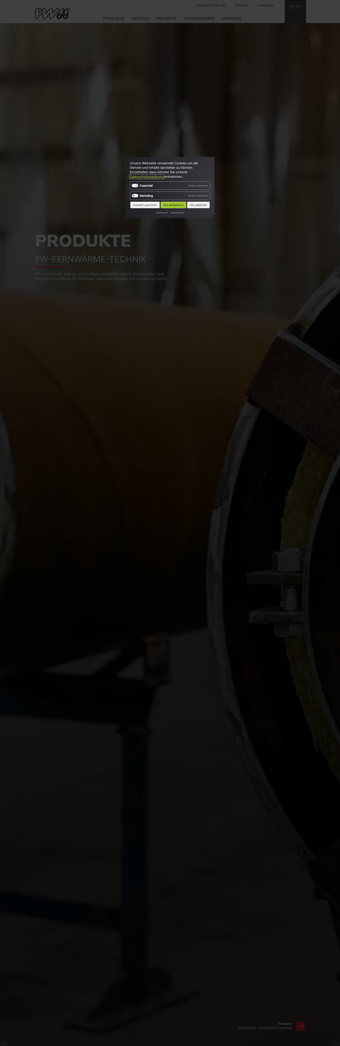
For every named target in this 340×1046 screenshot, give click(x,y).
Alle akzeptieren (173, 205)
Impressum (162, 212)
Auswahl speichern (145, 205)
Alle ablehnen (198, 205)
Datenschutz (177, 212)
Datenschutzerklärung (147, 176)
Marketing (146, 195)
